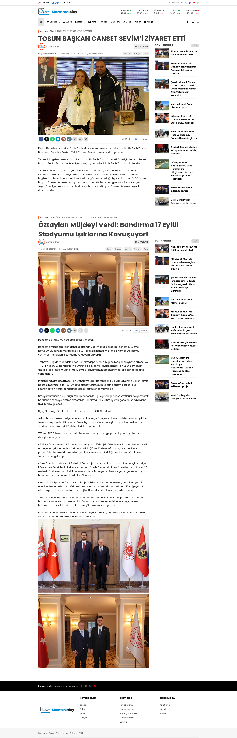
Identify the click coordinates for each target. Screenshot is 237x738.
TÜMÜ (195, 45)
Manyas (83, 717)
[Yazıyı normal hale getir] (86, 139)
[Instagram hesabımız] (190, 2)
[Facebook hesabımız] (182, 2)
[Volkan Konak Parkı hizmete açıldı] (162, 109)
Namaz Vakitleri (127, 709)
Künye (150, 21)
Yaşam (116, 21)
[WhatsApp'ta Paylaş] (52, 139)
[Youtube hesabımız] (194, 2)
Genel (129, 21)
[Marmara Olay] (58, 14)
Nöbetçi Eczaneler (128, 713)
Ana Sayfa (165, 705)
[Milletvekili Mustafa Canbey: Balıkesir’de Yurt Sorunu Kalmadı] (162, 122)
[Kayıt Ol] (188, 22)
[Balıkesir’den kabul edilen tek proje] (162, 193)
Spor (104, 21)
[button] (41, 22)
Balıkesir (54, 21)
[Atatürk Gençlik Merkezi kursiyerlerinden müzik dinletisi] (162, 152)
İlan (139, 21)
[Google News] (141, 139)
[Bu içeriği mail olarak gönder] (63, 139)
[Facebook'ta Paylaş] (41, 139)
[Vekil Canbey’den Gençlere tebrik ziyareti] (162, 205)
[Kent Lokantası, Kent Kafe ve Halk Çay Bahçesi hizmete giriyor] (162, 137)
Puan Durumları (127, 717)
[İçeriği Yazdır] (69, 139)
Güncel (68, 21)
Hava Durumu (126, 705)
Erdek (82, 709)
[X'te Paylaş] (46, 139)
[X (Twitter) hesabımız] (186, 2)
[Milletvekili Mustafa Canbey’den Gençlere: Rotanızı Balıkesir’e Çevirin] (162, 69)
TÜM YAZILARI (141, 46)
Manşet (81, 21)
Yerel (94, 21)
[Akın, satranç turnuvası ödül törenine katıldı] (162, 57)
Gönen (83, 713)
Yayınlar (123, 722)
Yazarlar (164, 709)
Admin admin (52, 46)
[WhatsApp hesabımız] (198, 2)
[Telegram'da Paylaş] (58, 139)
